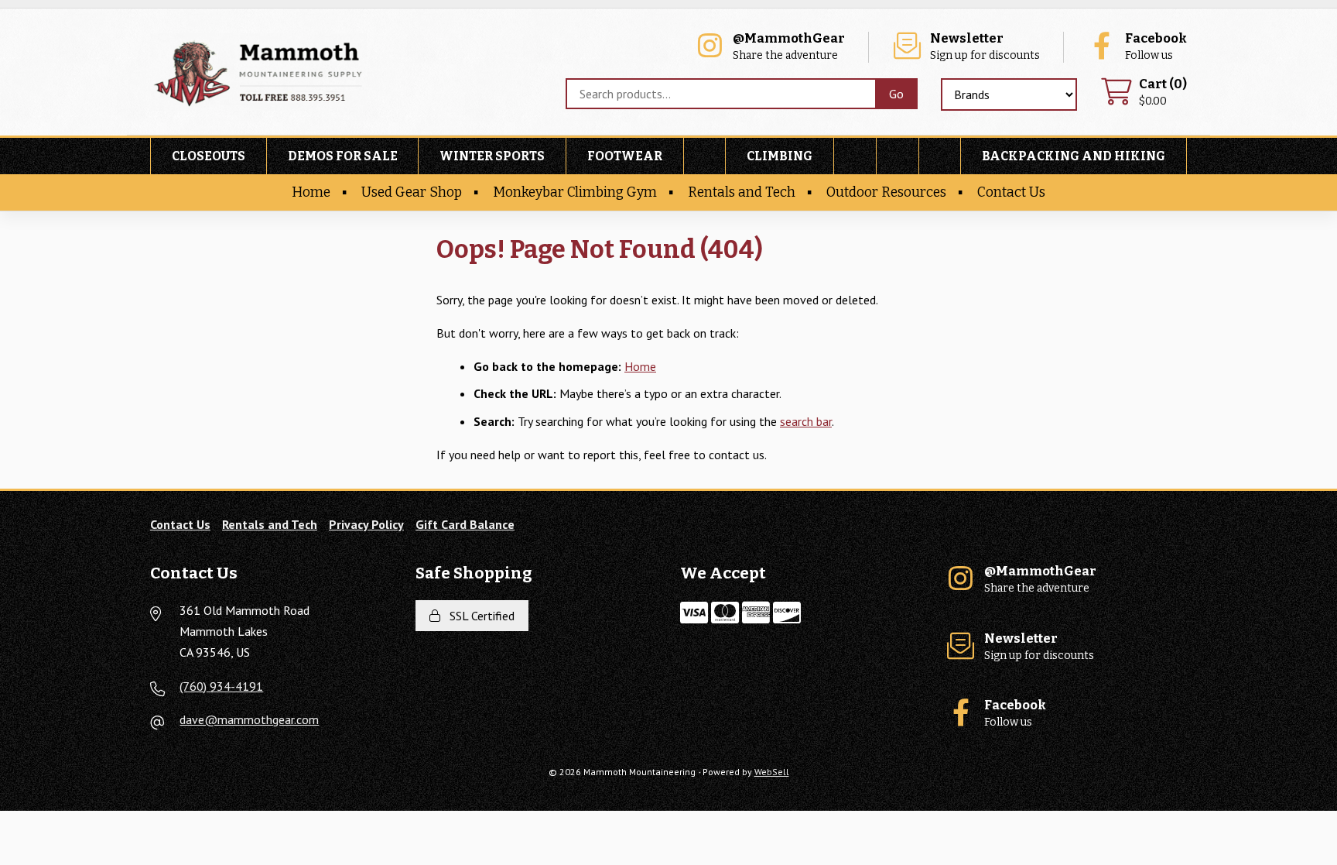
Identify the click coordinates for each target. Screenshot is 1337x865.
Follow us (1156, 47)
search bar (806, 421)
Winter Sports (492, 156)
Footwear (624, 156)
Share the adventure (789, 47)
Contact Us (1011, 192)
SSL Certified (479, 615)
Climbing (779, 156)
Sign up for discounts (985, 47)
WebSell (771, 771)
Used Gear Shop (411, 192)
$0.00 (1163, 92)
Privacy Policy (366, 524)
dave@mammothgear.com (249, 719)
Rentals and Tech (741, 192)
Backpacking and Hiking (1073, 156)
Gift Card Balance (465, 524)
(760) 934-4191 (221, 686)
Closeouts (208, 156)
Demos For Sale (343, 156)
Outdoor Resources (886, 192)
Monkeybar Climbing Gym (575, 192)
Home (311, 192)
